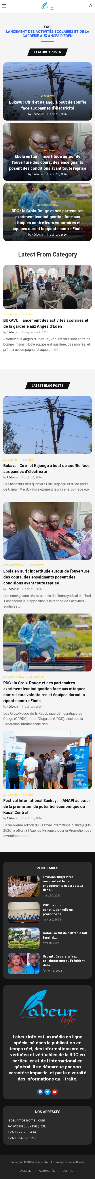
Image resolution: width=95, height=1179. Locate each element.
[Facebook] (40, 1092)
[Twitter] (47, 1092)
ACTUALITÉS (47, 1171)
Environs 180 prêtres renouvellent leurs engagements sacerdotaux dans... (63, 884)
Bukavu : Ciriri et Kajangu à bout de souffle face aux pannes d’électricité (47, 105)
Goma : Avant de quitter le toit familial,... (65, 935)
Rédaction (38, 114)
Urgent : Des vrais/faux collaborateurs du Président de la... (64, 960)
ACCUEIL (25, 1171)
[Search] (90, 6)
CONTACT (69, 1171)
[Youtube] (55, 1092)
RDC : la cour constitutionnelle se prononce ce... (58, 909)
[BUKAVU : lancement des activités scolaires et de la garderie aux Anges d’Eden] (47, 308)
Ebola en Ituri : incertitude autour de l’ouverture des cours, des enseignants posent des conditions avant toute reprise (47, 162)
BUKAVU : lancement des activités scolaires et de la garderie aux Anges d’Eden (45, 323)
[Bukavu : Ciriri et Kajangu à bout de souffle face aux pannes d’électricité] (47, 446)
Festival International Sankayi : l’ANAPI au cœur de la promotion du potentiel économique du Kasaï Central (46, 807)
